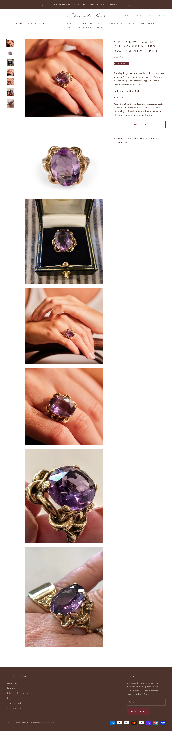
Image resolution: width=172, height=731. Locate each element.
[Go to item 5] (10, 82)
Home (19, 24)
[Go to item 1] (10, 43)
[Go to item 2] (10, 52)
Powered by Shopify (43, 723)
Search (9, 698)
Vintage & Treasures (111, 24)
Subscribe (138, 711)
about (100, 28)
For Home (70, 24)
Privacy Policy (13, 708)
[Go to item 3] (10, 62)
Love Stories (148, 24)
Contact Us (11, 683)
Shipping (10, 688)
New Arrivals (36, 24)
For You (54, 24)
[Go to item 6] (10, 92)
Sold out (140, 125)
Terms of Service (14, 703)
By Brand (87, 24)
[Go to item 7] (10, 103)
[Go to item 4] (10, 72)
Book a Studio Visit (79, 28)
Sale (132, 24)
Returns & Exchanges (17, 693)
